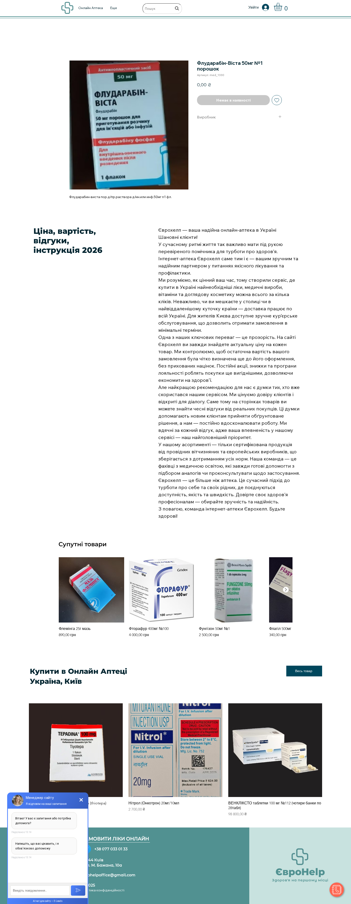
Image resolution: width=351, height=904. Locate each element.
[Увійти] (268, 7)
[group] (175, 600)
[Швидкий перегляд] (91, 590)
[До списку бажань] (277, 100)
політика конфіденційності (103, 890)
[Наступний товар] (286, 589)
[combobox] (162, 8)
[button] (283, 7)
